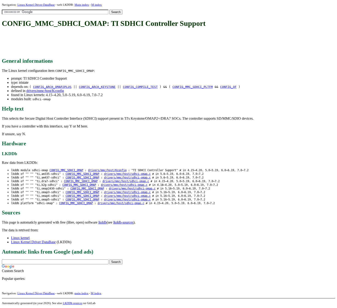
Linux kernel (20, 238)
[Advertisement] (85, 43)
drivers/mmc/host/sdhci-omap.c (127, 174)
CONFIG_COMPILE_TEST (140, 87)
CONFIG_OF (228, 87)
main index (81, 293)
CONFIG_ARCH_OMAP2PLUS (52, 87)
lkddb (102, 222)
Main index (82, 4)
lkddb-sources (123, 222)
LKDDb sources (72, 303)
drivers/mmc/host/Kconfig (45, 91)
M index (96, 4)
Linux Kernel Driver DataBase (36, 4)
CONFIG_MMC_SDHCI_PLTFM (192, 87)
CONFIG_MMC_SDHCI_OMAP (66, 170)
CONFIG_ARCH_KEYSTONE (97, 87)
